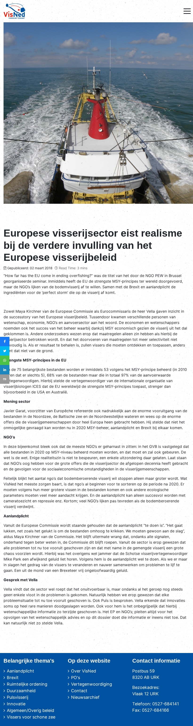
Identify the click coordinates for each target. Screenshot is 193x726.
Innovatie (16, 703)
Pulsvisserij (17, 697)
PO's (75, 677)
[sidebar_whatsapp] (4, 360)
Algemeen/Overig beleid (30, 710)
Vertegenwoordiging (91, 684)
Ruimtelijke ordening (27, 684)
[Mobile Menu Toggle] (187, 11)
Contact (79, 690)
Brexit (13, 677)
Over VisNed (83, 670)
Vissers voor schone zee (31, 716)
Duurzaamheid (21, 690)
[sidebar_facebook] (4, 341)
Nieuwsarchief (85, 697)
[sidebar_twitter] (4, 351)
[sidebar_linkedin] (4, 369)
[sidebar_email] (4, 379)
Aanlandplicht (20, 670)
